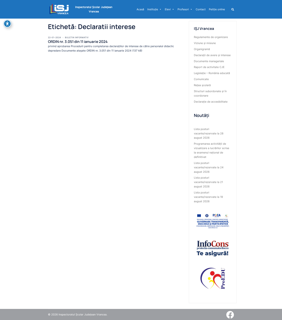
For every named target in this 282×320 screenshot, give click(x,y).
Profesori (183, 9)
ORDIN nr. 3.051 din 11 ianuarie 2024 (78, 41)
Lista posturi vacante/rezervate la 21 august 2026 (208, 182)
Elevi (168, 9)
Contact (201, 9)
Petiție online (217, 9)
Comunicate (201, 79)
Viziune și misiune (205, 43)
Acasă (140, 9)
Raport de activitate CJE (209, 67)
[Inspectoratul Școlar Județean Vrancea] (59, 9)
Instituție (152, 9)
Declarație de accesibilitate (210, 101)
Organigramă (202, 49)
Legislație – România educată (212, 73)
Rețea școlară (202, 85)
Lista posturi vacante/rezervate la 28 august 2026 (208, 133)
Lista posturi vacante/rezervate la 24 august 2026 (208, 167)
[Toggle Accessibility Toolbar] (7, 24)
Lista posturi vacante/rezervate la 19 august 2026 (208, 197)
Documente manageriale (209, 61)
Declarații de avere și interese (212, 55)
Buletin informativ (77, 37)
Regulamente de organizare (211, 37)
